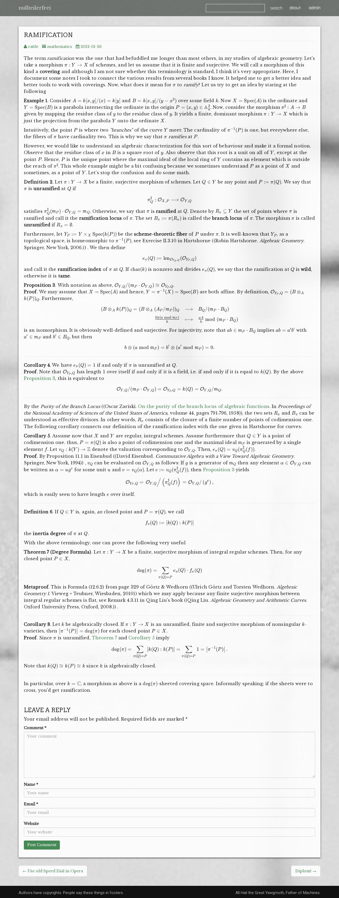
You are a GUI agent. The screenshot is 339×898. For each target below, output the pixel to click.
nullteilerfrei (35, 8)
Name (31, 784)
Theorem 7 (104, 637)
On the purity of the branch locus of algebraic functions (203, 406)
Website (31, 823)
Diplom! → (305, 871)
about (294, 8)
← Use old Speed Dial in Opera (53, 871)
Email (31, 804)
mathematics (59, 46)
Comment (35, 727)
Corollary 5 (141, 637)
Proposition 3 (39, 378)
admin (314, 8)
